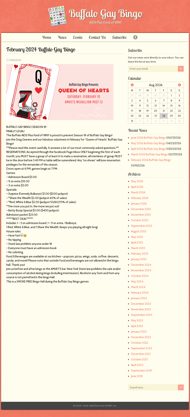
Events (77, 37)
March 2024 (138, 287)
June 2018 (137, 376)
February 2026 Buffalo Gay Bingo (151, 160)
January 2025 (139, 259)
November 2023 (141, 309)
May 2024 (137, 281)
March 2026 (138, 192)
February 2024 (139, 292)
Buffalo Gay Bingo (105, 13)
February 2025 (139, 253)
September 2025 (141, 226)
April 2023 (137, 326)
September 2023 (141, 315)
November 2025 (141, 214)
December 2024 (141, 264)
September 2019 (141, 370)
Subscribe (119, 37)
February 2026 (139, 198)
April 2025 (137, 242)
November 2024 (141, 270)
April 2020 (137, 365)
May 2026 (137, 181)
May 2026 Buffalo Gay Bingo (148, 143)
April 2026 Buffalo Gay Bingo (148, 149)
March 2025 (138, 248)
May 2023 (137, 320)
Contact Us (97, 37)
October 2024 (139, 276)
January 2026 (139, 203)
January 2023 (139, 331)
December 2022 (141, 337)
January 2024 (139, 298)
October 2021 (139, 359)
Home (46, 37)
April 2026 (137, 187)
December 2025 (141, 209)
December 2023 (141, 303)
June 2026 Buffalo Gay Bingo (148, 137)
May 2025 (137, 237)
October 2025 (139, 220)
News (62, 37)
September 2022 (141, 348)
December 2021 (140, 354)
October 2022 (139, 342)
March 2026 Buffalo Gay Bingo (149, 154)
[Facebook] (135, 37)
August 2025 (138, 231)
